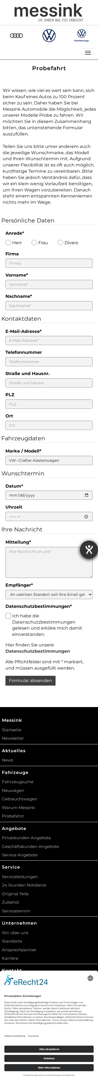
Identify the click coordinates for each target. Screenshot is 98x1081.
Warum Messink (18, 807)
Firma (12, 253)
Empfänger (19, 585)
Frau (43, 242)
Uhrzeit (13, 507)
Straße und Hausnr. (27, 373)
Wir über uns (15, 932)
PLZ (9, 394)
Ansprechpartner (19, 949)
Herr (17, 242)
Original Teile (15, 893)
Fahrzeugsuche (17, 781)
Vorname (16, 275)
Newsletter (13, 738)
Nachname (18, 296)
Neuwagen (13, 790)
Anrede (14, 233)
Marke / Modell (23, 451)
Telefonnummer (23, 352)
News (7, 760)
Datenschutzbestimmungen (38, 606)
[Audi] (16, 35)
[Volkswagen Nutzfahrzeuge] (81, 35)
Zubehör (10, 902)
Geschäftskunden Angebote (30, 846)
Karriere (10, 958)
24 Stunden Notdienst (24, 885)
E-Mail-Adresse (23, 331)
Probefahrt (13, 816)
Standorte (12, 941)
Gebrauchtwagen (19, 798)
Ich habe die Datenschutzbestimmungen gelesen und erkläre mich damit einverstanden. (47, 625)
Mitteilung (18, 542)
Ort (9, 416)
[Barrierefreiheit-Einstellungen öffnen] (89, 550)
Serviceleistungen (20, 876)
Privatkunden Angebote (26, 837)
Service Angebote (20, 854)
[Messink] (49, 12)
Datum (14, 486)
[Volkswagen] (49, 35)
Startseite (11, 729)
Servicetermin (16, 910)
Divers (71, 242)
